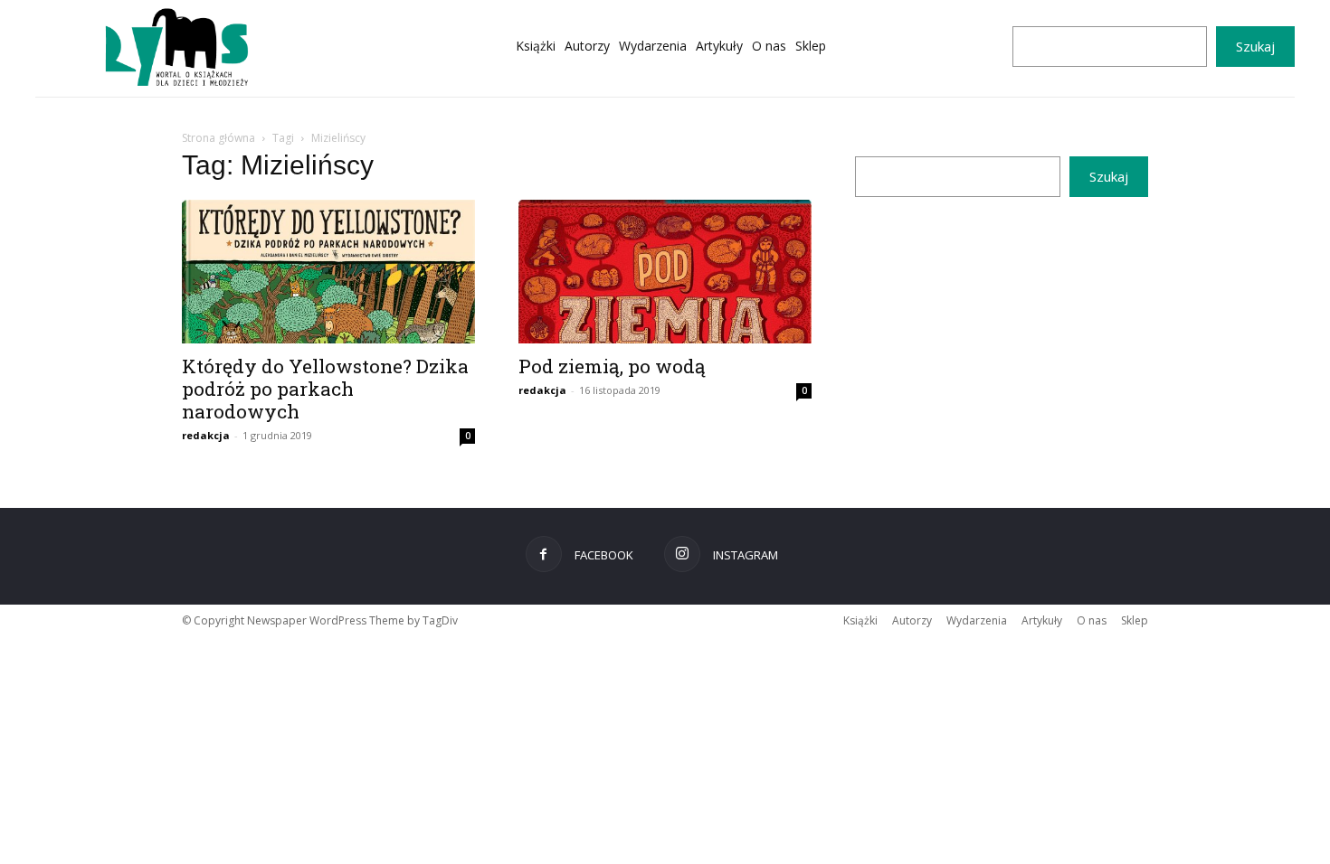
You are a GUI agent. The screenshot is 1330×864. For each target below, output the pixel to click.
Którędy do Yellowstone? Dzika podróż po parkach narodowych (325, 388)
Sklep (1134, 620)
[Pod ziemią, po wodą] (665, 271)
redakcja (206, 435)
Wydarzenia (976, 620)
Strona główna (218, 138)
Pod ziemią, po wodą (612, 366)
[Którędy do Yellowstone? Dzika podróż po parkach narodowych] (328, 271)
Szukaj (1255, 46)
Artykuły (1041, 620)
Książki (860, 620)
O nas (1092, 620)
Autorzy (912, 620)
